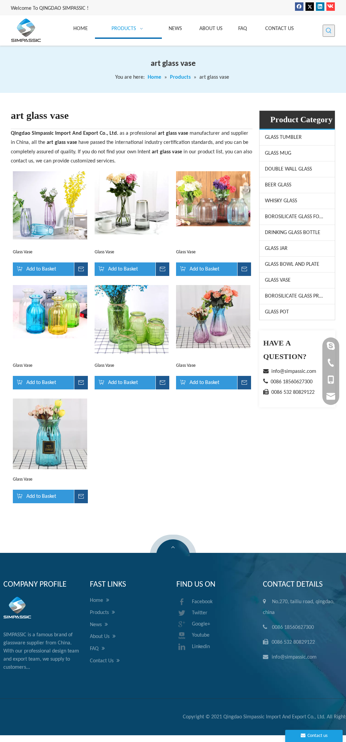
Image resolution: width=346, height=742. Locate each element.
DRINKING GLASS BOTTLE (292, 232)
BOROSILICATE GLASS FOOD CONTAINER (300, 217)
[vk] (330, 6)
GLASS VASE (278, 280)
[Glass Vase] (50, 205)
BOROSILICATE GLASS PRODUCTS (300, 296)
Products (100, 612)
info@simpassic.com (293, 371)
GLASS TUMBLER (283, 137)
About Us (100, 636)
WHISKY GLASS (281, 201)
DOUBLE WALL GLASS (288, 169)
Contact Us (102, 661)
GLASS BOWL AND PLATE (292, 264)
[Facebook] (299, 6)
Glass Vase (22, 252)
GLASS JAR (276, 248)
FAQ (95, 648)
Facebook (202, 602)
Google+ (201, 624)
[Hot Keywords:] (329, 31)
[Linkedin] (320, 6)
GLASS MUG (278, 153)
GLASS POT (277, 312)
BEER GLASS (278, 185)
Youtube (200, 635)
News (96, 625)
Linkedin (201, 646)
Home (97, 600)
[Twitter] (309, 6)
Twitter (199, 613)
